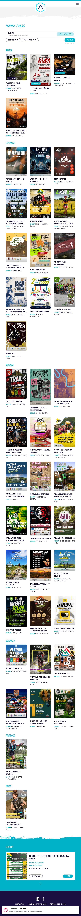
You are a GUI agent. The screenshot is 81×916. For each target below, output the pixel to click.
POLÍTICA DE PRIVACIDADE (37, 904)
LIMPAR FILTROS (69, 43)
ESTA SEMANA (13, 40)
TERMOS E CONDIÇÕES (58, 904)
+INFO (68, 876)
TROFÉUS (70, 40)
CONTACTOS (19, 904)
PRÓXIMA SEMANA (30, 40)
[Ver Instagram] (37, 899)
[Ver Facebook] (43, 899)
